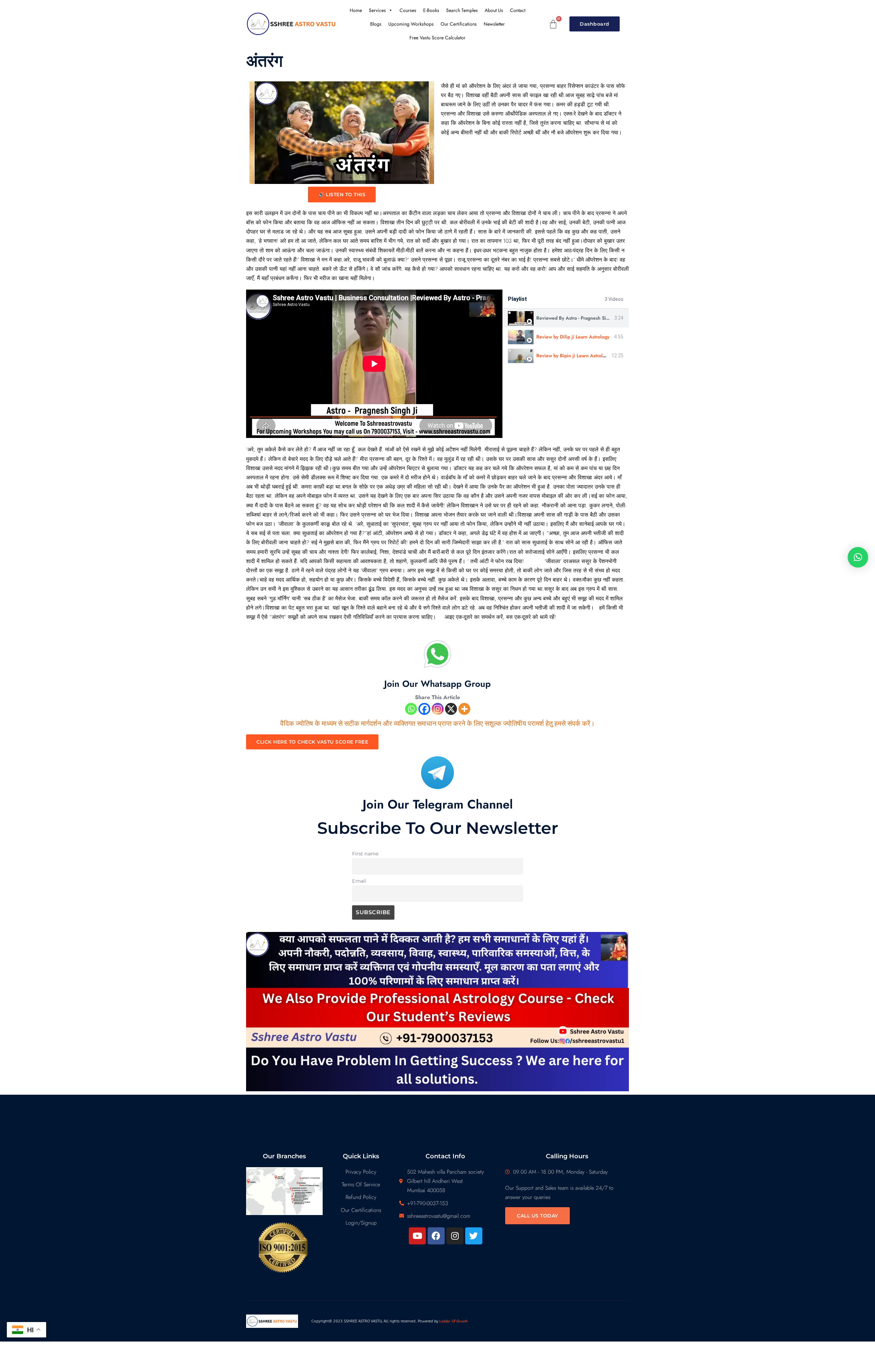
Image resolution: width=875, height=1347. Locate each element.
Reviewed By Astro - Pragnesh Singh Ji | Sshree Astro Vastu (599, 318)
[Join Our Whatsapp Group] (437, 654)
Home (356, 10)
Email (359, 881)
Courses (408, 10)
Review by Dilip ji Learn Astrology (572, 336)
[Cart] (553, 24)
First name (365, 854)
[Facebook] (424, 709)
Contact (517, 10)
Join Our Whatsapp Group (437, 683)
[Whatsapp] (411, 709)
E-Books (431, 10)
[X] (451, 709)
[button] (858, 557)
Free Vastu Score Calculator (437, 37)
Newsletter (494, 24)
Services (377, 10)
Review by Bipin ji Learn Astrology (573, 355)
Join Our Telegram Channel (438, 804)
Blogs (375, 24)
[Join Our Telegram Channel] (437, 772)
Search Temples (462, 10)
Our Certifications (459, 24)
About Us (494, 10)
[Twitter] (473, 1235)
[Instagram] (438, 709)
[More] (464, 709)
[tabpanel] (374, 364)
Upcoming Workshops (411, 24)
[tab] (565, 318)
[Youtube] (417, 1235)
